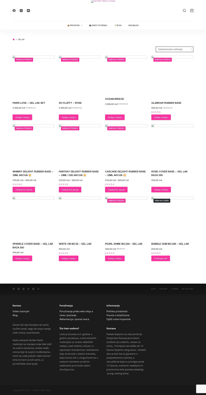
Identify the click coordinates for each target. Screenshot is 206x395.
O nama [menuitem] (174, 289)
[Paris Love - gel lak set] (34, 77)
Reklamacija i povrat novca (74, 319)
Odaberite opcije (23, 189)
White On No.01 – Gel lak (75, 244)
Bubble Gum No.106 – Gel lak (170, 244)
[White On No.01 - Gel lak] (80, 218)
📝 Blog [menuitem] (117, 25)
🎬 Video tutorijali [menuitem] (98, 25)
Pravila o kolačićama (118, 315)
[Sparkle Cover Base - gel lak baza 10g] (34, 218)
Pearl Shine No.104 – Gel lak (124, 244)
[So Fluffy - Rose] (80, 77)
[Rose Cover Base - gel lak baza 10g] (172, 145)
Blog (15, 315)
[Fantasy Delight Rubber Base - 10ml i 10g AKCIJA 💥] (80, 145)
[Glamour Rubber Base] (172, 77)
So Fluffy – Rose (70, 103)
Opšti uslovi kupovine (118, 319)
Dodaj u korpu (22, 117)
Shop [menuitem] (153, 289)
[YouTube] (28, 10)
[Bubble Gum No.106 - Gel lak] (172, 218)
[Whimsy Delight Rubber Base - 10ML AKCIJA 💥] (34, 145)
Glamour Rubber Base (166, 103)
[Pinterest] (28, 289)
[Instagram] (21, 10)
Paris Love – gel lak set (29, 103)
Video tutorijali (21, 311)
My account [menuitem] (187, 289)
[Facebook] (14, 10)
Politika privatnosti (117, 311)
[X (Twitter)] (19, 289)
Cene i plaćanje (68, 315)
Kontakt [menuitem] (163, 289)
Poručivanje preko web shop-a (76, 311)
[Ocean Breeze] (126, 75)
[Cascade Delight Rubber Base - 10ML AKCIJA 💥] (126, 145)
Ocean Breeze (114, 99)
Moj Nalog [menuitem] (134, 25)
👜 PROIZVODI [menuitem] (73, 25)
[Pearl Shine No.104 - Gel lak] (126, 218)
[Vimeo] (38, 289)
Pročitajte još (160, 258)
